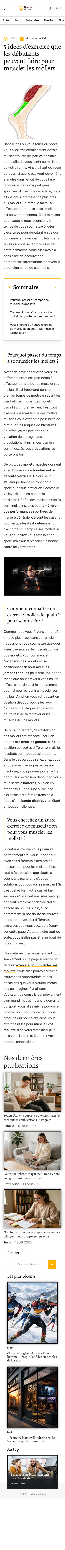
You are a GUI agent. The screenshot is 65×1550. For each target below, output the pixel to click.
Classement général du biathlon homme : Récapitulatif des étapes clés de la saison (32, 1357)
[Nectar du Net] (26, 8)
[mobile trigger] (7, 8)
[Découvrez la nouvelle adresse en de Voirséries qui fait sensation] (32, 1397)
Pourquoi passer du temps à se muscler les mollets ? (29, 302)
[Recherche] (49, 8)
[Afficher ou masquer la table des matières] (47, 287)
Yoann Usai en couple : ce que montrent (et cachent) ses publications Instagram (32, 1117)
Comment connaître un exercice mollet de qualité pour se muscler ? (32, 314)
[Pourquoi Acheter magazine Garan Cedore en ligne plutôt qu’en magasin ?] (32, 1150)
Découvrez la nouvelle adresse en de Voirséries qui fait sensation (31, 1439)
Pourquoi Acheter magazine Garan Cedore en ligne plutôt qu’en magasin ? (32, 1176)
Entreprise (11, 1184)
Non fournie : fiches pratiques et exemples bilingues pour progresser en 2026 (32, 1234)
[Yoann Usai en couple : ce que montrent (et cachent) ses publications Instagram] (32, 1092)
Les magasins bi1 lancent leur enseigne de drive (30, 1476)
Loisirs (10, 1347)
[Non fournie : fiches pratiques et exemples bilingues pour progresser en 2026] (32, 1208)
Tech (7, 1242)
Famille (9, 1126)
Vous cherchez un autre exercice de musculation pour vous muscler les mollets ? (32, 329)
